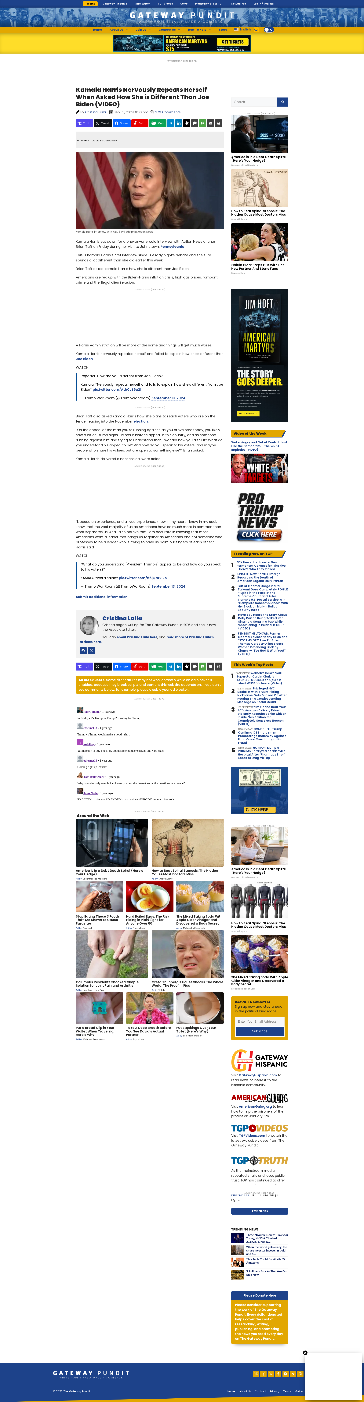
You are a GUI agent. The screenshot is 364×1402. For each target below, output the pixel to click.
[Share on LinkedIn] (178, 123)
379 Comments (168, 112)
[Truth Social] (256, 1374)
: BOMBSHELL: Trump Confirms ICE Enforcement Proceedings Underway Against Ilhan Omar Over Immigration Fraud (262, 736)
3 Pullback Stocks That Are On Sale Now (266, 1273)
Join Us (141, 30)
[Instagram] (300, 1374)
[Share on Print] (218, 123)
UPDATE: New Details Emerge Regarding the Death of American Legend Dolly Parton (260, 577)
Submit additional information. (102, 597)
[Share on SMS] (202, 123)
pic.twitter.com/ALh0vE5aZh (118, 389)
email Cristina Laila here (137, 637)
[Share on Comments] (194, 123)
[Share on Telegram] (170, 123)
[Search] (282, 102)
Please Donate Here (259, 1295)
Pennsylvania (172, 246)
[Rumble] (285, 1374)
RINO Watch (142, 3)
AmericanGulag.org (255, 1106)
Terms (287, 1391)
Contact (260, 1391)
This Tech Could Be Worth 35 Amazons (265, 1261)
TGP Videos (165, 3)
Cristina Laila (122, 618)
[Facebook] (278, 1374)
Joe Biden (84, 358)
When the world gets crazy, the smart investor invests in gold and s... (266, 1250)
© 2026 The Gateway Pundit (71, 1391)
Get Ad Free (238, 3)
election (141, 421)
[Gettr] (263, 1374)
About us (245, 1391)
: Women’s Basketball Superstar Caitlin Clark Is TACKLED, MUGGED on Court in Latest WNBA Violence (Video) (259, 678)
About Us (116, 30)
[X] (271, 1374)
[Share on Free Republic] (186, 123)
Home (97, 30)
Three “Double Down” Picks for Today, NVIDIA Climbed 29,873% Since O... (267, 1238)
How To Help (197, 30)
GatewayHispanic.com (258, 1075)
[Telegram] (293, 1374)
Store (183, 3)
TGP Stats (260, 1211)
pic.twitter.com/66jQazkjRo (143, 577)
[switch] (269, 30)
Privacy (274, 1391)
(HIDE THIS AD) (190, 61)
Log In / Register (264, 3)
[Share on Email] (210, 123)
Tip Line (90, 3)
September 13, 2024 (168, 398)
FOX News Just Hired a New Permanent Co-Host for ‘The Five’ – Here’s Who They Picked (261, 566)
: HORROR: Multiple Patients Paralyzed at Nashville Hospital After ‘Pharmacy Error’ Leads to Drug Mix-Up (261, 753)
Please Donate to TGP (209, 3)
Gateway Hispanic (115, 3)
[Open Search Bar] (256, 30)
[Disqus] (150, 752)
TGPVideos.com (252, 1135)
